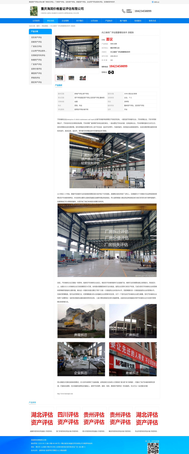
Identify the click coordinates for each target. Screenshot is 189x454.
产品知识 (108, 21)
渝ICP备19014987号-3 (53, 443)
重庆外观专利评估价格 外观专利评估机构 (96, 431)
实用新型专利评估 (38, 55)
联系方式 (152, 21)
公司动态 (94, 21)
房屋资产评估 (36, 42)
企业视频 (65, 21)
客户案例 (123, 21)
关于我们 (79, 21)
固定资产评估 (36, 82)
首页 (38, 26)
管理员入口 (56, 450)
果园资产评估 (36, 73)
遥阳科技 (42, 450)
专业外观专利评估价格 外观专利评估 (121, 431)
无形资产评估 (36, 37)
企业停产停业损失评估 (39, 51)
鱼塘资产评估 (36, 60)
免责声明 (49, 450)
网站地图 (63, 450)
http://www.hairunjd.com (65, 394)
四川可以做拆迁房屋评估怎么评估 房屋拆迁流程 (151, 431)
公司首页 (36, 21)
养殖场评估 (35, 78)
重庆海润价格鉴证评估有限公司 (72, 443)
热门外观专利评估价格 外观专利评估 (42, 431)
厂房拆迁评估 (36, 46)
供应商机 (50, 21)
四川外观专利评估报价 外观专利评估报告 (70, 431)
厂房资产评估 (36, 64)
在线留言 (137, 21)
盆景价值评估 (36, 69)
